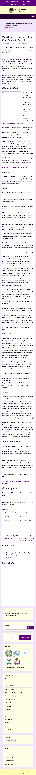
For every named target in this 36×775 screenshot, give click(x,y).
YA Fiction (8, 729)
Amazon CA (16, 167)
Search (7, 625)
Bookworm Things (11, 696)
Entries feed (9, 757)
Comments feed (10, 760)
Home (7, 1)
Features (8, 709)
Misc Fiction (8, 719)
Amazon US (6, 167)
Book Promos (9, 685)
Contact (28, 1)
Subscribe (25, 637)
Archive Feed (9, 675)
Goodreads (15, 123)
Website (5, 481)
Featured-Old (9, 706)
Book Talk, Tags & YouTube (13, 692)
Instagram (19, 481)
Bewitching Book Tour (19, 61)
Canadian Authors (10, 699)
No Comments (23, 44)
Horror (7, 713)
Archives (7, 737)
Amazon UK (25, 167)
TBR (6, 726)
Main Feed (8, 716)
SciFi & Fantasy (9, 723)
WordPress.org (9, 764)
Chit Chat (8, 702)
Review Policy (14, 1)
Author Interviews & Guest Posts (15, 679)
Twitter (11, 481)
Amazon (27, 481)
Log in (7, 754)
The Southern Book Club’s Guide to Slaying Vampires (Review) (19, 24)
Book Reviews (9, 27)
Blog (6, 682)
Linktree (22, 1)
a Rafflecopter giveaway (10, 500)
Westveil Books (21, 9)
